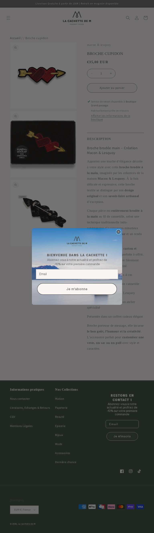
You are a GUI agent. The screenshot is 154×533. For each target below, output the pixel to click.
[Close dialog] (119, 232)
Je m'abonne (77, 289)
